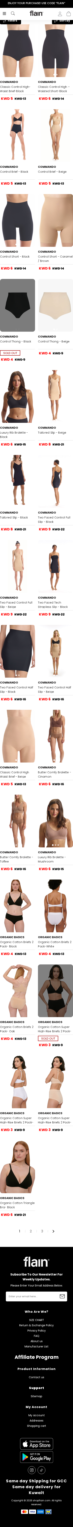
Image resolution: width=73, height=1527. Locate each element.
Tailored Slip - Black (14, 517)
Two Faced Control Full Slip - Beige (16, 605)
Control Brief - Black (14, 172)
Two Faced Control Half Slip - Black (16, 689)
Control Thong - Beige (53, 341)
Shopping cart (68, 12)
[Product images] (17, 50)
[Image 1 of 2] (17, 50)
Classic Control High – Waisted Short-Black (54, 89)
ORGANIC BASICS (12, 937)
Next (53, 1231)
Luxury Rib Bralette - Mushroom (52, 859)
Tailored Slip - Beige (52, 433)
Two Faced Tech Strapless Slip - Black (53, 605)
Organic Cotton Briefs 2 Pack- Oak (16, 1029)
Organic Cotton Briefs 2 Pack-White (54, 944)
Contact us (36, 1377)
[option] (36, 3)
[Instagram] (32, 1470)
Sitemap (36, 1396)
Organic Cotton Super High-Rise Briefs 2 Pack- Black (54, 1031)
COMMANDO (9, 82)
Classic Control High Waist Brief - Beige (14, 774)
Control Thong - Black (15, 341)
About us (37, 1341)
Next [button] (70, 3)
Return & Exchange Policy (36, 1325)
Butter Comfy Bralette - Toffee (16, 859)
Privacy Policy (36, 1331)
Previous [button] (2, 3)
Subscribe (62, 1296)
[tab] (16, 74)
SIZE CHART (36, 1320)
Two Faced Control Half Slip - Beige (54, 689)
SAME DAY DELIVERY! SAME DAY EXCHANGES (36, 3)
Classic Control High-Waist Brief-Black (15, 89)
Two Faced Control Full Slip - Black (54, 520)
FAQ (36, 1336)
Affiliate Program (37, 1357)
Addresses (36, 1421)
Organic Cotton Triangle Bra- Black (17, 1205)
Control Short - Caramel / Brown (55, 259)
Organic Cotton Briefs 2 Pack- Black (16, 944)
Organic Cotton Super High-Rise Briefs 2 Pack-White (16, 1122)
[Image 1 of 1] (55, 220)
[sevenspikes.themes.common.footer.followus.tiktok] (41, 1470)
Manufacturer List (36, 1346)
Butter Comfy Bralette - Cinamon (54, 774)
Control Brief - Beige (52, 172)
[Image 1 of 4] (17, 821)
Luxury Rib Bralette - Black (14, 435)
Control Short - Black (15, 257)
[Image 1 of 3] (55, 821)
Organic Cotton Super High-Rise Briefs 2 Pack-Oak (54, 1122)
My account (36, 1415)
